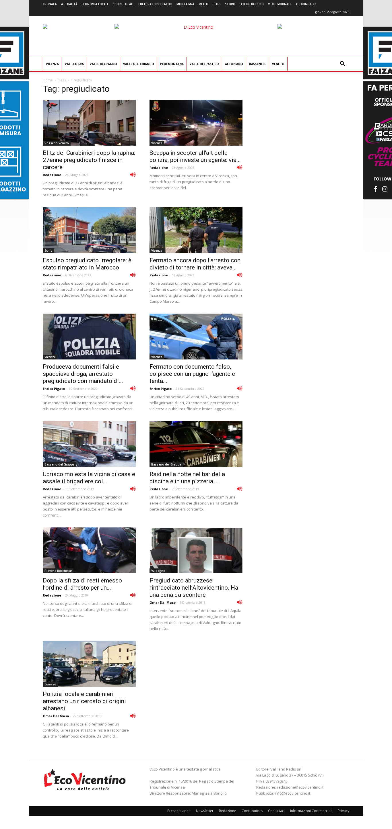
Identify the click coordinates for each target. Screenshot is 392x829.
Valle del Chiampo (138, 64)
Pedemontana (172, 64)
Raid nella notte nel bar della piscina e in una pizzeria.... (187, 478)
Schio (48, 251)
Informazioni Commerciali (311, 810)
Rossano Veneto (56, 143)
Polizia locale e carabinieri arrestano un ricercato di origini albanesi (84, 701)
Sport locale (123, 4)
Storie (230, 4)
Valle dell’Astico (204, 64)
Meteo (203, 4)
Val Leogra (74, 64)
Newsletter (205, 810)
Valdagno (158, 571)
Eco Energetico (252, 4)
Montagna (185, 4)
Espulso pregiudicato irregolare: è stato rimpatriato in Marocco (87, 264)
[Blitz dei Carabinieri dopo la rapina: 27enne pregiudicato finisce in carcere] (89, 123)
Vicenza (52, 64)
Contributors (252, 810)
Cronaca (50, 4)
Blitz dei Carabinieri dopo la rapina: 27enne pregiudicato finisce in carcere (89, 160)
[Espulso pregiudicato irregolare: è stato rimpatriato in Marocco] (89, 230)
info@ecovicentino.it (292, 793)
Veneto (278, 64)
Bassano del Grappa (59, 464)
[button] (342, 64)
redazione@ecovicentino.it (300, 787)
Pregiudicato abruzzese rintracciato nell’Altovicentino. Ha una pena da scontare (194, 587)
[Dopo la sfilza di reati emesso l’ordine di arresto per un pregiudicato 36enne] (89, 550)
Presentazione (179, 810)
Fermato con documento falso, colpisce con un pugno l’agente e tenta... (192, 373)
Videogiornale (279, 4)
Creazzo (50, 684)
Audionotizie (306, 4)
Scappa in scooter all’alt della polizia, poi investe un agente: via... (195, 156)
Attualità (69, 4)
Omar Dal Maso (163, 602)
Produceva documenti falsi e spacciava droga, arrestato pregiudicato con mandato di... (83, 373)
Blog (217, 4)
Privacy (343, 810)
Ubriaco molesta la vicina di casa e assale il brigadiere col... (89, 478)
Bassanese (257, 64)
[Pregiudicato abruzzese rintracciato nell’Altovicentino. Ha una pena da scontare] (196, 550)
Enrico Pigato (54, 388)
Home (48, 80)
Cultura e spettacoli (155, 4)
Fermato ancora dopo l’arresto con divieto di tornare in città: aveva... (195, 264)
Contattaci (276, 810)
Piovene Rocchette (58, 571)
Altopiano (234, 64)
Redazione (52, 175)
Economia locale (95, 4)
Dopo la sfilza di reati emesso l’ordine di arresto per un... (82, 584)
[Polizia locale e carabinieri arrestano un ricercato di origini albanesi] (89, 664)
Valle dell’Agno (103, 64)
